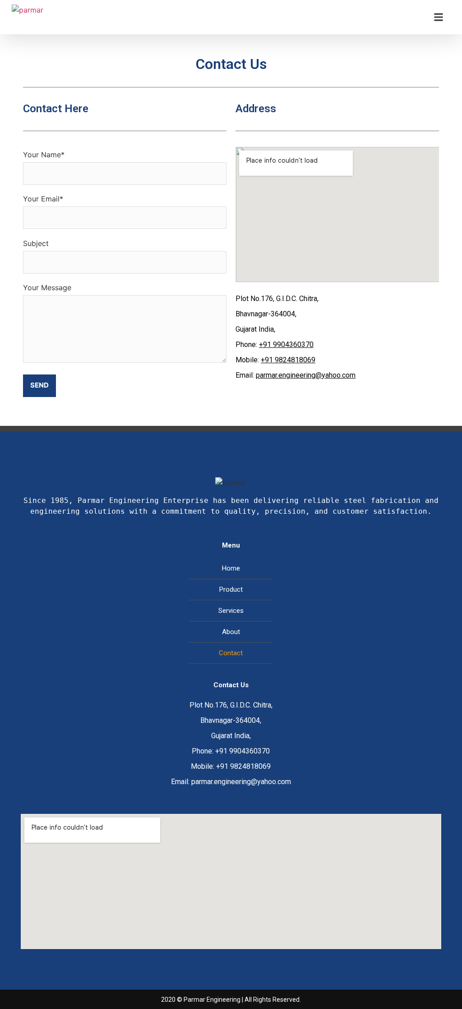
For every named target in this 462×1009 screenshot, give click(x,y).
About (231, 632)
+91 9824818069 (288, 360)
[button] (438, 17)
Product (231, 589)
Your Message (47, 287)
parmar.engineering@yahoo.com (306, 375)
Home (231, 568)
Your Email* (43, 198)
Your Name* (44, 154)
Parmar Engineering (212, 999)
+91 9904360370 (286, 344)
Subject (36, 243)
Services (231, 611)
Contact (231, 653)
